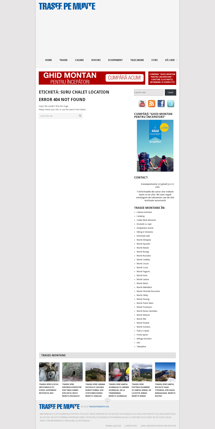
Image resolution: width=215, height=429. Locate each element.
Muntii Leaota (143, 279)
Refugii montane (144, 338)
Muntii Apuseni (143, 244)
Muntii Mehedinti (144, 287)
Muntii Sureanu (143, 327)
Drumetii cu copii (144, 224)
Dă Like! (170, 60)
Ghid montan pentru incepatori (158, 426)
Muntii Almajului (144, 240)
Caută (170, 92)
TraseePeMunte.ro (99, 406)
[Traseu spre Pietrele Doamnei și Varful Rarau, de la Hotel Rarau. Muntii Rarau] (142, 371)
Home (48, 60)
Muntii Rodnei (143, 323)
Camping (141, 216)
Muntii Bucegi (143, 252)
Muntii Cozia (142, 267)
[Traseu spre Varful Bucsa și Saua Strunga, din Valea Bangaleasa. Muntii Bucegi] (165, 371)
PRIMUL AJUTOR (113, 426)
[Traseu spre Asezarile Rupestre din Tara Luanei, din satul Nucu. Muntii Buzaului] (72, 371)
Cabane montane (144, 212)
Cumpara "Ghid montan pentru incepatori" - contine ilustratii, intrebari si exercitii (162, 78)
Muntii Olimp (142, 295)
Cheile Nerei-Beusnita (146, 220)
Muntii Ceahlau (143, 259)
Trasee (63, 60)
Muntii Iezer (142, 275)
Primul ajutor (142, 335)
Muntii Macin (142, 283)
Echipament (115, 60)
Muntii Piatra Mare (145, 303)
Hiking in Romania (145, 232)
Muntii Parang (143, 299)
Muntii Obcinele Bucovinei (148, 291)
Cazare (79, 60)
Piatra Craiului (143, 331)
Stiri (154, 60)
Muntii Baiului (143, 248)
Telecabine (137, 60)
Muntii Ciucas (143, 263)
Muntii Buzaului (144, 255)
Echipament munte (145, 228)
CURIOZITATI (131, 426)
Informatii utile (143, 236)
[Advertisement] (110, 33)
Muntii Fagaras (143, 271)
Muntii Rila (141, 319)
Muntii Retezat (143, 315)
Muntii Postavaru (144, 307)
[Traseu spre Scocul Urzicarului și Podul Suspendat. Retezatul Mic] (49, 371)
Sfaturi (96, 60)
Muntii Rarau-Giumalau (147, 311)
